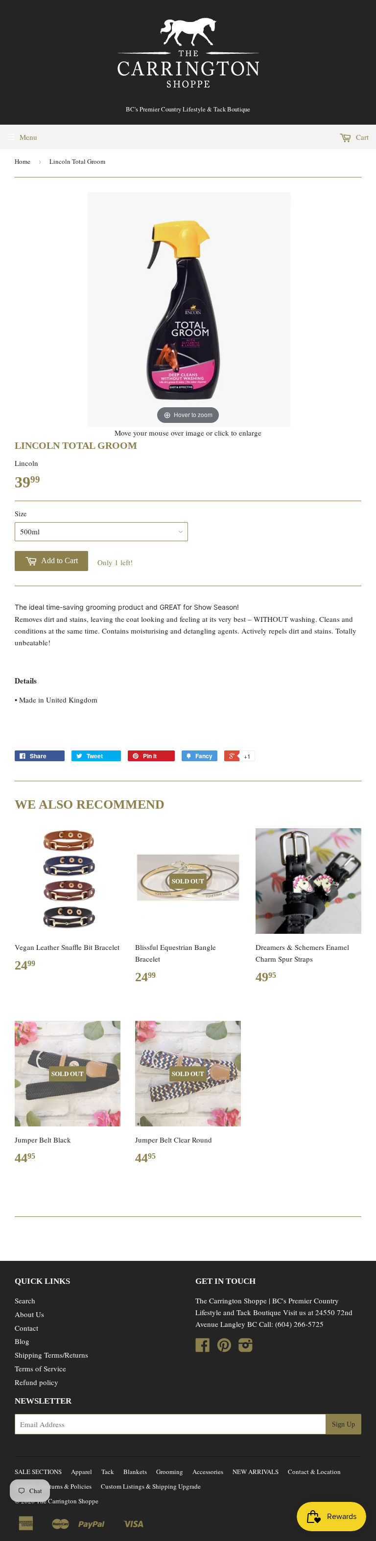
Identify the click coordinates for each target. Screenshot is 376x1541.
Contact (26, 1328)
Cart (361, 137)
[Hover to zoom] (188, 308)
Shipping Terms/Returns (51, 1355)
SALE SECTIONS (38, 1471)
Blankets (135, 1471)
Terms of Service (40, 1368)
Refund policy (36, 1382)
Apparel (81, 1471)
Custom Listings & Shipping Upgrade (151, 1486)
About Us (29, 1314)
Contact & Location (314, 1471)
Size (20, 513)
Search (25, 1300)
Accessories (207, 1471)
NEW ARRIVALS (256, 1471)
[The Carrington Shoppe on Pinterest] (224, 1348)
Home (22, 161)
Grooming (169, 1471)
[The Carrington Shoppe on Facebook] (202, 1348)
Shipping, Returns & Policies (53, 1486)
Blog (22, 1341)
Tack (107, 1471)
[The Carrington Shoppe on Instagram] (245, 1348)
